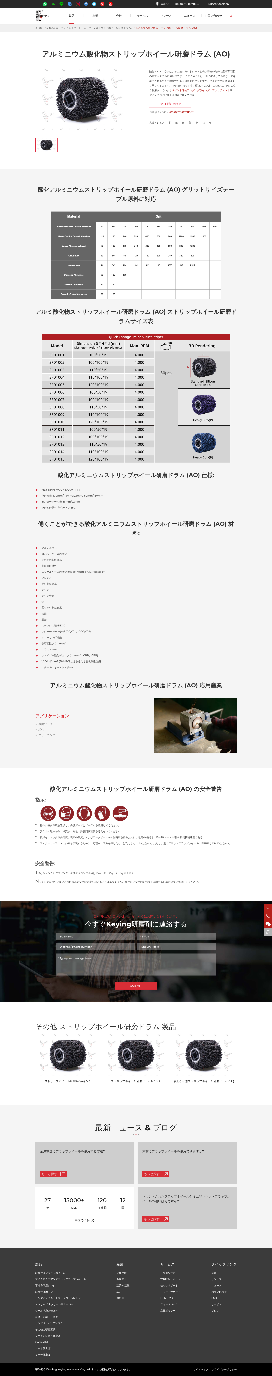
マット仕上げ (42, 1348)
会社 (119, 15)
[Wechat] (268, 924)
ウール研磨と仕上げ (46, 1310)
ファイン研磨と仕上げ (47, 1335)
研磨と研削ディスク (46, 1316)
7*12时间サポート (170, 1279)
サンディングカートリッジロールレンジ (58, 1298)
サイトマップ (200, 1369)
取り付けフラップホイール (50, 1272)
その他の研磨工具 (45, 1329)
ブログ (215, 1310)
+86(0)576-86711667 (187, 4)
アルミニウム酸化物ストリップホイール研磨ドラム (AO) (165, 27)
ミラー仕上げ (42, 1354)
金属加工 (121, 1279)
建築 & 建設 (123, 1285)
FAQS (214, 1298)
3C (118, 1291)
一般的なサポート (170, 1272)
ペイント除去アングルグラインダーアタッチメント (201, 90)
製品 (71, 15)
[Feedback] (268, 932)
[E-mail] (268, 908)
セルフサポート (169, 1285)
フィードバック (169, 1304)
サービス (142, 15)
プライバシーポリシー (224, 1369)
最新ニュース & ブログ (136, 1128)
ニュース (189, 15)
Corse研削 (41, 1342)
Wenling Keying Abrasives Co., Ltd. (68, 1369)
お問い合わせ (213, 15)
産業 (95, 15)
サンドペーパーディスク (49, 1323)
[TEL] (268, 916)
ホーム (43, 27)
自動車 (120, 1298)
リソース (166, 15)
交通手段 (121, 1272)
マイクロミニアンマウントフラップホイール (60, 1279)
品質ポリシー (168, 1310)
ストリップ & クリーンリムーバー (75, 27)
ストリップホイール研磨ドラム (113, 27)
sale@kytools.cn (218, 4)
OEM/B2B (166, 1298)
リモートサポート (170, 1291)
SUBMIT (136, 985)
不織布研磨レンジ (45, 1285)
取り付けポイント (45, 1291)
